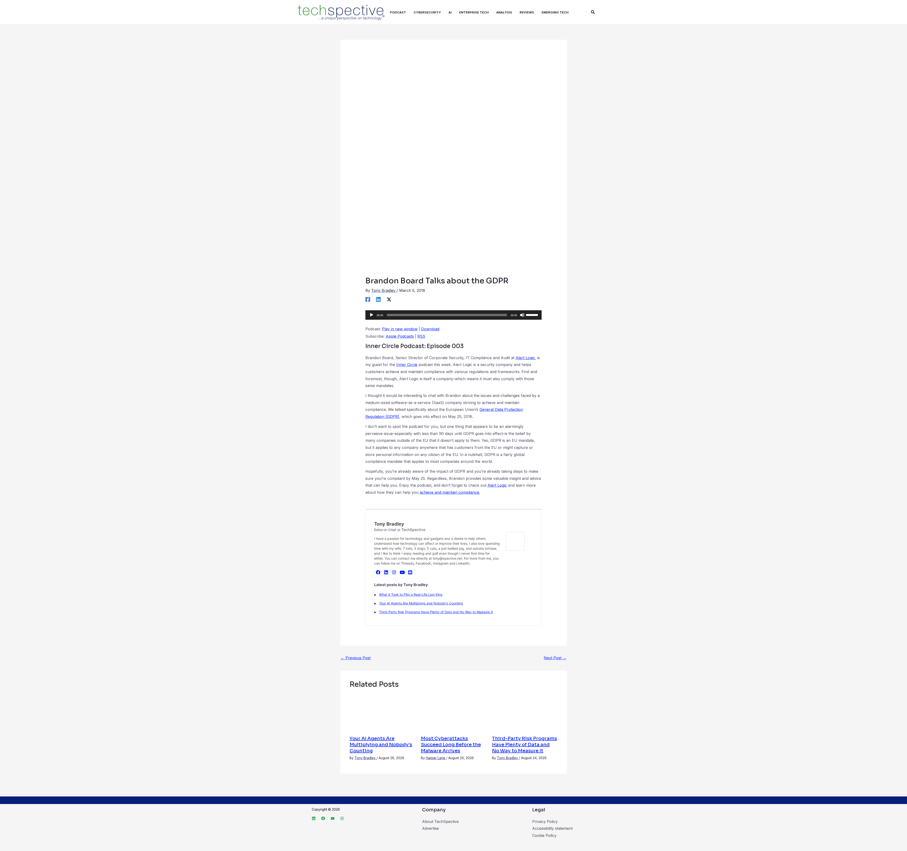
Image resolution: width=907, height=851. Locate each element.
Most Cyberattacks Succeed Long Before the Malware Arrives (451, 745)
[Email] (410, 572)
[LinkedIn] (386, 572)
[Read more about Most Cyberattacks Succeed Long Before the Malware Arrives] (453, 712)
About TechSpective (440, 821)
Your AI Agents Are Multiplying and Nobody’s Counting (421, 603)
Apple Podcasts (400, 336)
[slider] (532, 314)
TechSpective (413, 529)
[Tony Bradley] (515, 540)
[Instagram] (394, 572)
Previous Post (356, 657)
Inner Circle (406, 364)
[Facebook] (367, 299)
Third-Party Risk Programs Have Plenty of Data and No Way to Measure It (436, 612)
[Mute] (522, 315)
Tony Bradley (389, 524)
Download (430, 329)
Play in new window (400, 329)
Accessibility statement (552, 828)
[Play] (371, 315)
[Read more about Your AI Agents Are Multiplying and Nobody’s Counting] (382, 712)
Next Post (555, 657)
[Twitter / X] (389, 299)
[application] (453, 315)
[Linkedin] (378, 299)
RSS (421, 336)
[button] (593, 12)
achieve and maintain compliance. (450, 492)
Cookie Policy (544, 835)
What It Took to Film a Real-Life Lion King (410, 594)
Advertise (430, 828)
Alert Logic (525, 357)
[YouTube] (402, 572)
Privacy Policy (545, 821)
